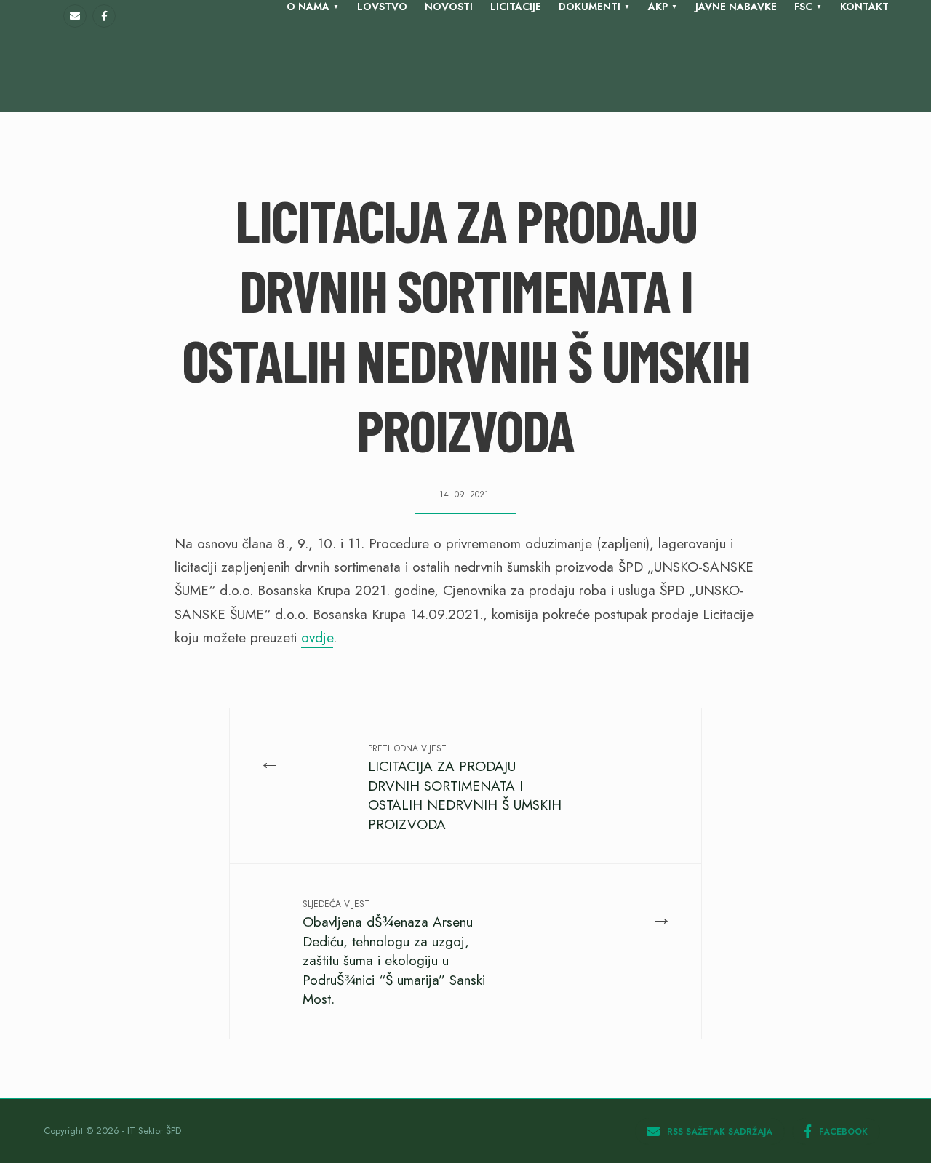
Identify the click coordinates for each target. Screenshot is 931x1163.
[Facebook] (104, 16)
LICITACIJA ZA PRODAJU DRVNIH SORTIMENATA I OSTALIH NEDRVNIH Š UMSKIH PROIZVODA (465, 788)
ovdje (317, 637)
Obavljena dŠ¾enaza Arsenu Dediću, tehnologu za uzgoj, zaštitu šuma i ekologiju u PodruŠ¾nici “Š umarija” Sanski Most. (394, 953)
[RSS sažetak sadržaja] (75, 16)
